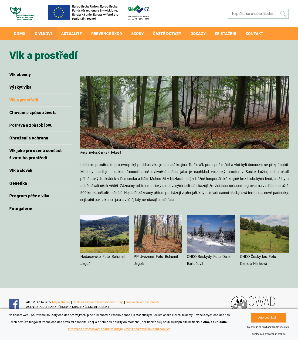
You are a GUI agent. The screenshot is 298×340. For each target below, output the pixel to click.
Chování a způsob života (33, 112)
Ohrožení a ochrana (28, 137)
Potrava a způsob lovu (31, 125)
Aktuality (71, 33)
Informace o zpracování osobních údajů (95, 329)
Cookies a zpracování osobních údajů (98, 302)
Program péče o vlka (29, 195)
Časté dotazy (167, 33)
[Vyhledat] (283, 13)
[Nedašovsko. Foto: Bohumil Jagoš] (104, 234)
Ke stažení (225, 33)
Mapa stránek (61, 302)
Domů (19, 33)
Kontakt (254, 33)
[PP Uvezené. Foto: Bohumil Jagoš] (158, 234)
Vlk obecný (20, 74)
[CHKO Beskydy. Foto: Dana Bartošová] (211, 234)
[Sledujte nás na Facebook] (17, 307)
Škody (137, 33)
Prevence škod (106, 33)
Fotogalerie (20, 208)
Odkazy (198, 33)
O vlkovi (43, 33)
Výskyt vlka (20, 87)
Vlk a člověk (20, 170)
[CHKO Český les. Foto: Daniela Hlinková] (264, 234)
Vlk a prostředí (23, 99)
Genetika (18, 183)
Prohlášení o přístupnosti (142, 302)
